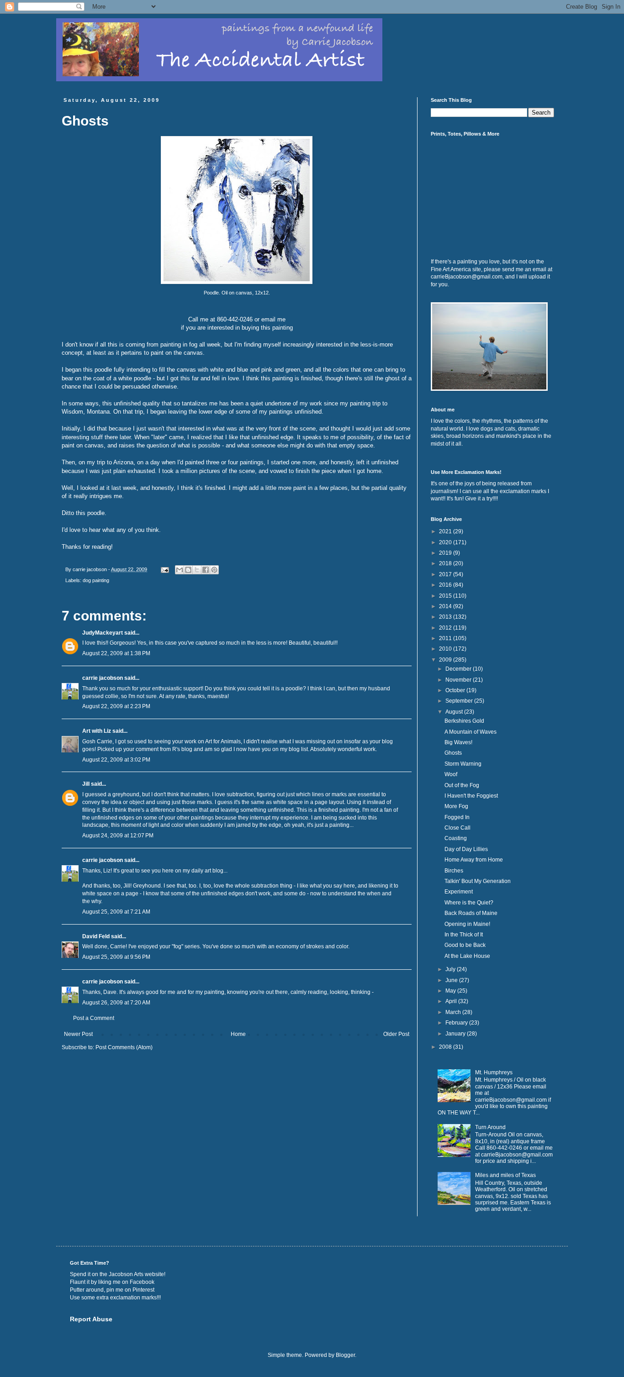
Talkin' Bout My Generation (477, 881)
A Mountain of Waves (470, 732)
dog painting (96, 580)
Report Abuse (91, 1319)
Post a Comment (93, 1018)
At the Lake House (467, 956)
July (451, 969)
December (459, 669)
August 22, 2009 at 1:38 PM (116, 653)
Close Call (457, 828)
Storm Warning (462, 764)
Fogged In (457, 817)
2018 (446, 563)
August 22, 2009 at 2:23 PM (116, 706)
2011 (446, 638)
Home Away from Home (473, 860)
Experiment (458, 891)
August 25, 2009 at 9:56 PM (116, 957)
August (454, 712)
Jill (86, 784)
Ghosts (453, 753)
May (451, 991)
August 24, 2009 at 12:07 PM (117, 835)
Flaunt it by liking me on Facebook (112, 1282)
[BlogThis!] (188, 569)
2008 (446, 1047)
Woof (450, 774)
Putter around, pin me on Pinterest (112, 1290)
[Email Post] (164, 569)
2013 (446, 617)
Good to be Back (465, 945)
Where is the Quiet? (468, 902)
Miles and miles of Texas (505, 1175)
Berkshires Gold (464, 721)
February (457, 1023)
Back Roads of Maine (470, 913)
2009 (446, 660)
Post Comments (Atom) (124, 1047)
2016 (446, 585)
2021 (446, 531)
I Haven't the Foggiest (471, 796)
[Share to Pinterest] (214, 569)
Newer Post (78, 1034)
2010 (446, 649)
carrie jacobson (102, 678)
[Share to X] (196, 569)
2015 (446, 596)
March (453, 1012)
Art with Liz (96, 731)
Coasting (455, 838)
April (451, 1001)
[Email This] (179, 569)
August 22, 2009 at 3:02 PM (116, 760)
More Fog (456, 806)
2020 (446, 542)
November (459, 680)
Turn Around (490, 1127)
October (455, 690)
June (452, 980)
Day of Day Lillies (466, 849)
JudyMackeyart (102, 633)
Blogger (345, 1355)
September (459, 701)
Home (238, 1034)
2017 (446, 574)
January (456, 1033)
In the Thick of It (463, 934)
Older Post (396, 1034)
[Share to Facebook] (205, 569)
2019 (446, 553)
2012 (446, 628)
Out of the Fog (461, 785)
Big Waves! (458, 742)
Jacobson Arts (126, 1274)
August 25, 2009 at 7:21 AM (116, 912)
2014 (446, 606)
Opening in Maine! (467, 924)
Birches (453, 870)
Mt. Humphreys (494, 1072)
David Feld (96, 936)
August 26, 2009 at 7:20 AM (116, 1002)
